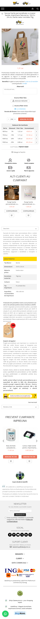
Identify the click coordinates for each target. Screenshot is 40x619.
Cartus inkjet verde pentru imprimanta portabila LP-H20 (29, 447)
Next (36, 49)
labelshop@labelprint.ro (21, 547)
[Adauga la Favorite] (11, 215)
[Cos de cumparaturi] (32, 9)
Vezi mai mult (32, 402)
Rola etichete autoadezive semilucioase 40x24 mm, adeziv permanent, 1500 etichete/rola (11, 447)
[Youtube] (18, 535)
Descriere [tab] (6, 228)
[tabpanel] (20, 47)
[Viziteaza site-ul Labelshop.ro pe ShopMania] (20, 613)
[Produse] (3, 9)
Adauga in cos (26, 119)
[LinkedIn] (26, 535)
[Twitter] (22, 535)
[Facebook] (10, 535)
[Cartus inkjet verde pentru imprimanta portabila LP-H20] (29, 435)
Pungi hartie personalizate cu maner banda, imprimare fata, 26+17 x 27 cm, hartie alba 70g (28, 203)
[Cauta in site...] (37, 9)
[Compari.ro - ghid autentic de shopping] (20, 593)
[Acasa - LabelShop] (20, 3)
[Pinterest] (14, 535)
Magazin (19, 554)
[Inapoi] (1, 13)
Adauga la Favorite (19, 152)
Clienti (19, 558)
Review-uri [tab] (7, 407)
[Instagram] (30, 535)
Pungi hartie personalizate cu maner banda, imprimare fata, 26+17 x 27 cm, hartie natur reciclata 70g (12, 203)
